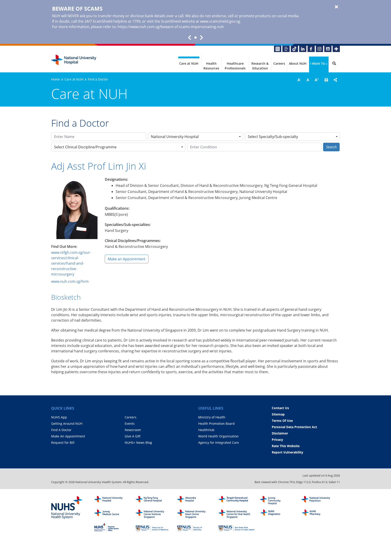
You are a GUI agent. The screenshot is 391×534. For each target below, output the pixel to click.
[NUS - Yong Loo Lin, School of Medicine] (154, 527)
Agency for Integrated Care (218, 442)
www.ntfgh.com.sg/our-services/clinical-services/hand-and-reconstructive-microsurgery (71, 263)
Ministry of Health (211, 417)
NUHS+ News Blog (138, 442)
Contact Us (280, 408)
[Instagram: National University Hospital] (319, 49)
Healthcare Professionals (235, 65)
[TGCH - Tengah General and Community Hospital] (236, 500)
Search (331, 147)
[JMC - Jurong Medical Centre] (112, 513)
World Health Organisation (218, 436)
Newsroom (133, 430)
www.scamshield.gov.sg (220, 21)
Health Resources (211, 65)
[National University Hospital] (73, 60)
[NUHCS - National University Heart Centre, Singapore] (195, 513)
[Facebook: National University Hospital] (311, 49)
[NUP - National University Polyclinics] (319, 500)
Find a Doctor (98, 79)
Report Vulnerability (287, 452)
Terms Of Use (282, 420)
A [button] (299, 79)
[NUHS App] (286, 49)
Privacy (277, 439)
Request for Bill (62, 442)
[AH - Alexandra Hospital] (195, 500)
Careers (279, 63)
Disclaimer (280, 433)
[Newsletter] (277, 49)
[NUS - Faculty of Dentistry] (195, 527)
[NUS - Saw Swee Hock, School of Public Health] (236, 527)
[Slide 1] (195, 37)
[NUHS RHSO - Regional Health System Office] (112, 527)
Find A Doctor (61, 430)
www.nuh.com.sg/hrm (70, 281)
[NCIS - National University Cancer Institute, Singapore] (154, 513)
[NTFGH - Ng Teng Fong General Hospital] (154, 500)
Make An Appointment (68, 436)
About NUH (298, 63)
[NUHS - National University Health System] (67, 508)
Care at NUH (188, 63)
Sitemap (278, 414)
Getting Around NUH (66, 423)
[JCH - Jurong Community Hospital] (278, 500)
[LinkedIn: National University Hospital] (302, 49)
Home (55, 79)
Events (130, 423)
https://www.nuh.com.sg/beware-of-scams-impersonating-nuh (171, 26)
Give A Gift (133, 436)
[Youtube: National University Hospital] (327, 49)
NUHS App (59, 417)
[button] (326, 80)
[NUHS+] (336, 49)
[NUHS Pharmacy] (319, 513)
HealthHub (206, 430)
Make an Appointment (126, 258)
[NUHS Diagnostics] (278, 513)
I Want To (317, 63)
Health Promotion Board (216, 423)
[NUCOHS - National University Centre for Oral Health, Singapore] (236, 513)
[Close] (336, 7)
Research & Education (260, 65)
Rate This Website (286, 446)
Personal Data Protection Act (294, 427)
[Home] (112, 500)
